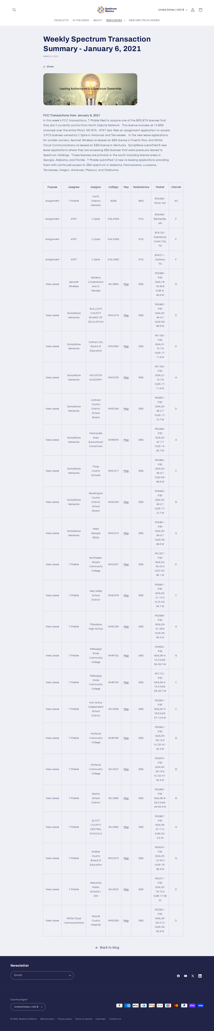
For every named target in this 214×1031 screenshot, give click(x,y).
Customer (100, 1019)
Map (126, 284)
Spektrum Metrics (28, 1019)
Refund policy (47, 1019)
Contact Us (115, 1019)
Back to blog (109, 947)
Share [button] (50, 66)
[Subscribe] (69, 975)
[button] (14, 10)
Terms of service (83, 1019)
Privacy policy (65, 1019)
